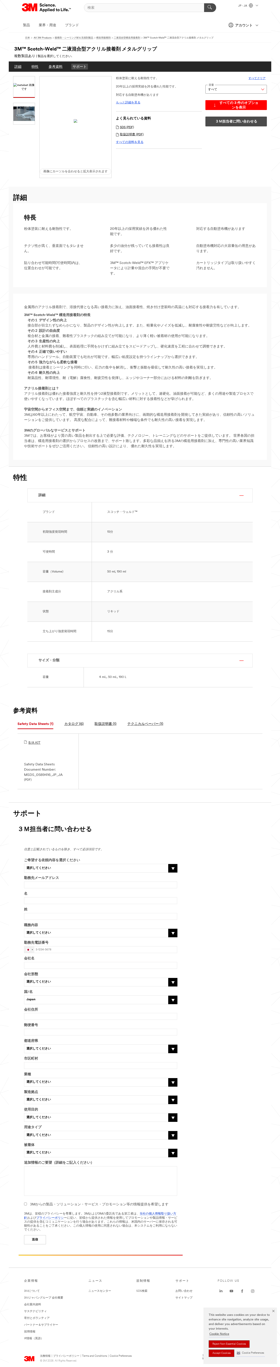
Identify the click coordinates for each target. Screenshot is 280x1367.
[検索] (210, 7)
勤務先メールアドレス (41, 878)
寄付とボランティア (37, 1318)
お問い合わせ (183, 1291)
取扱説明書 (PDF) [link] (132, 134)
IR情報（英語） (34, 1338)
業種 (27, 1074)
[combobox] (29, 949)
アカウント (244, 25)
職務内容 (31, 925)
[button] (250, 1353)
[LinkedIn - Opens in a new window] (221, 1291)
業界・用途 (47, 25)
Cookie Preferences (121, 1356)
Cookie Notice (219, 1334)
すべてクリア (257, 78)
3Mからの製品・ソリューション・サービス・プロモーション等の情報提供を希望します (99, 1204)
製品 (26, 25)
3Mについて (32, 1291)
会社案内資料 (32, 1304)
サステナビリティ (35, 1311)
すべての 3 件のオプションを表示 (238, 105)
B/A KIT (34, 743)
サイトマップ (183, 1297)
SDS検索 (141, 1291)
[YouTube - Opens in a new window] (231, 1291)
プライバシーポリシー (66, 1356)
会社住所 (31, 1009)
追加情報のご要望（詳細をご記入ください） (59, 1162)
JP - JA (243, 6)
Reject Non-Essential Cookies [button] (229, 1344)
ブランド (72, 25)
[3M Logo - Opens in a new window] (47, 7)
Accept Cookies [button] (221, 1353)
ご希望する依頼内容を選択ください (52, 860)
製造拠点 (31, 1092)
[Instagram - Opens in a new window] (252, 1291)
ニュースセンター (99, 1291)
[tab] (35, 724)
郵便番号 (31, 1025)
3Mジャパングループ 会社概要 (43, 1297)
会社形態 (31, 974)
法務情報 (45, 1356)
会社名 (29, 958)
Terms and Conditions (94, 1356)
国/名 (28, 992)
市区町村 (31, 1058)
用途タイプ (33, 1127)
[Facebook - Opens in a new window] (242, 1291)
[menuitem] (18, 67)
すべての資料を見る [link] (130, 142)
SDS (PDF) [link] (127, 127)
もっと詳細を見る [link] (128, 102)
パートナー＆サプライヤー (41, 1324)
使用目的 (31, 1109)
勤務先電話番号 (36, 943)
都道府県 (31, 1041)
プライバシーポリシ (50, 1218)
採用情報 (29, 1331)
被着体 (29, 1145)
